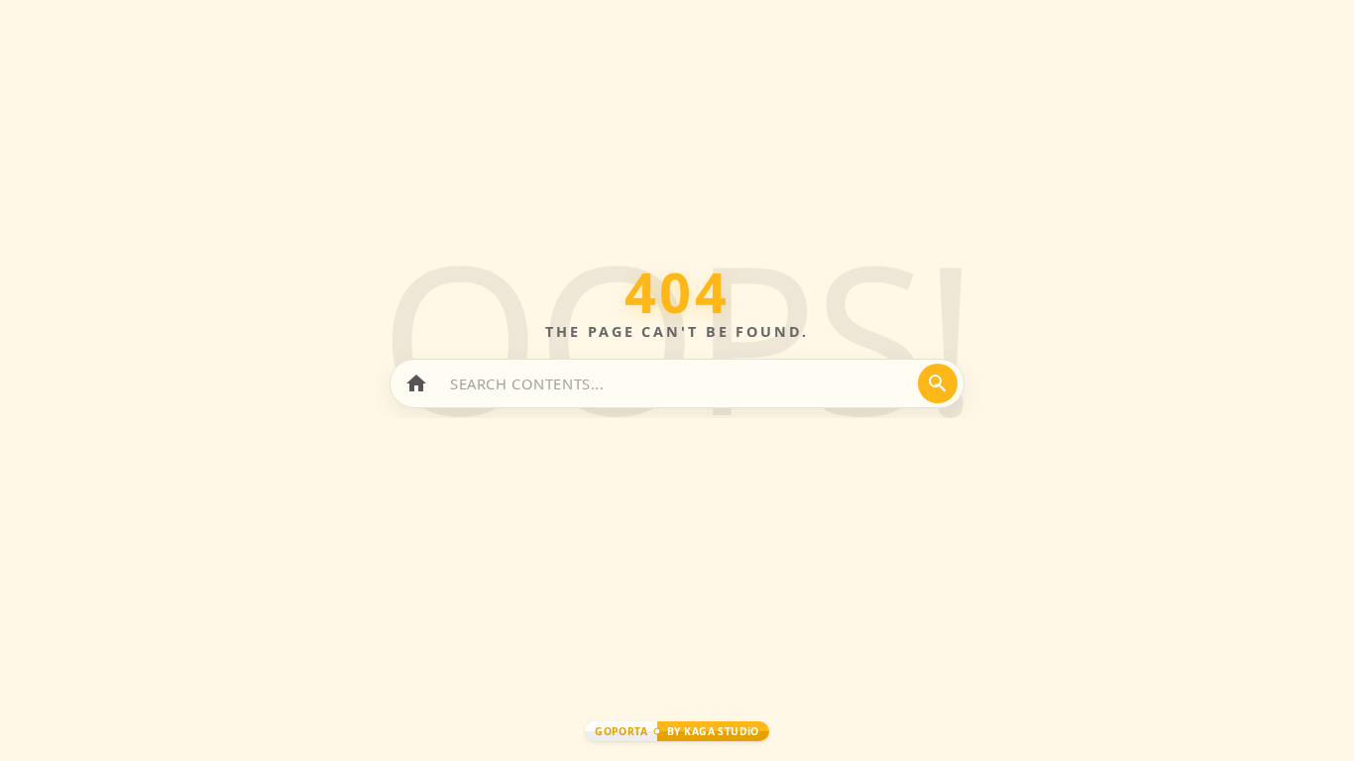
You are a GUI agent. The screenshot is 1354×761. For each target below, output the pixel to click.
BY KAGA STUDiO (713, 731)
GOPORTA (621, 731)
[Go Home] (416, 383)
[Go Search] (938, 383)
